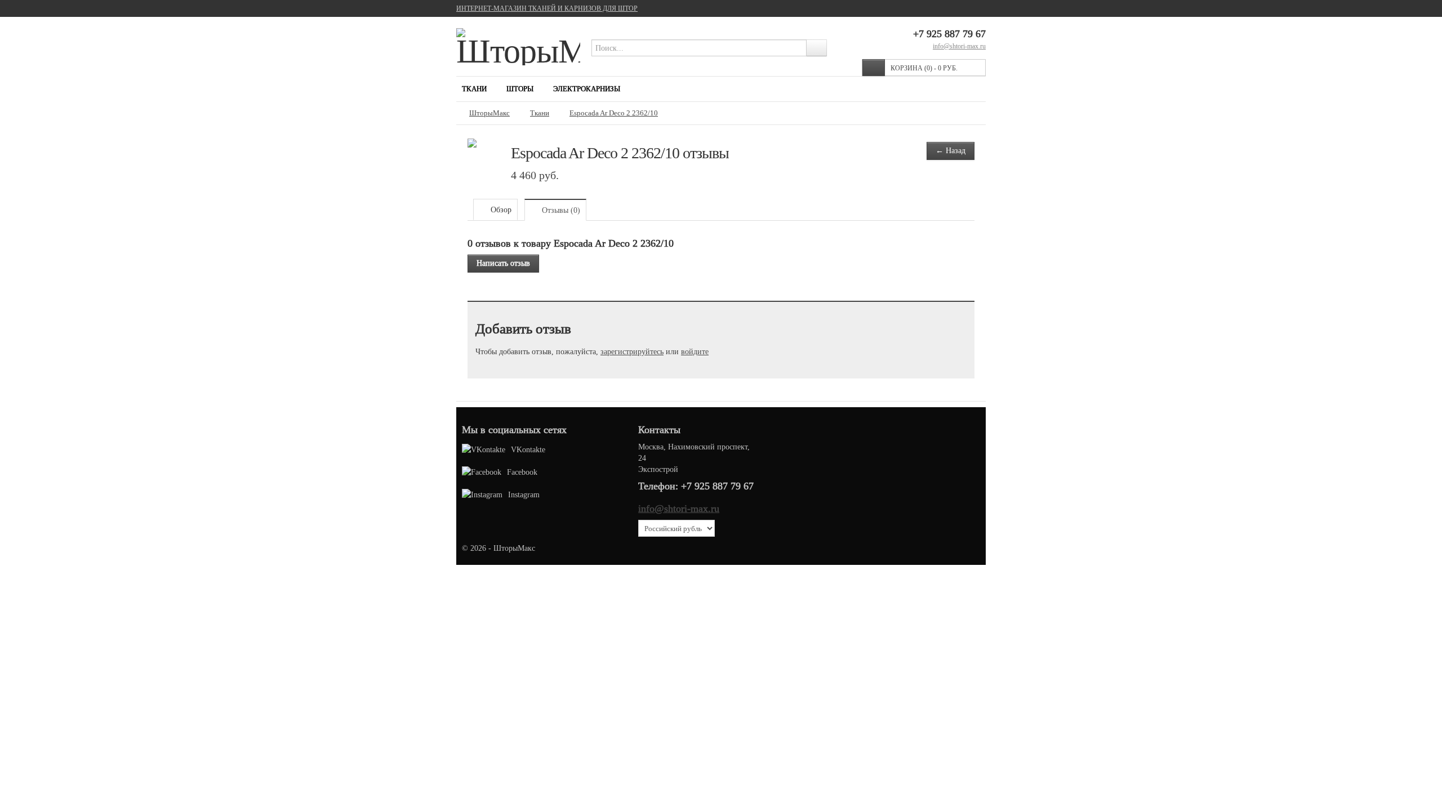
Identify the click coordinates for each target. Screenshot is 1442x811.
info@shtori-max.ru (959, 46)
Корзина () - (924, 68)
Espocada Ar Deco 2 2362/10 (613, 113)
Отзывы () (560, 210)
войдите (695, 351)
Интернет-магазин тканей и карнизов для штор (547, 8)
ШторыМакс (489, 113)
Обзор (499, 209)
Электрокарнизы (586, 88)
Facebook (522, 471)
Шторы (519, 88)
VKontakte (528, 449)
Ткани (474, 88)
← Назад (950, 150)
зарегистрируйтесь (632, 351)
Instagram (524, 494)
